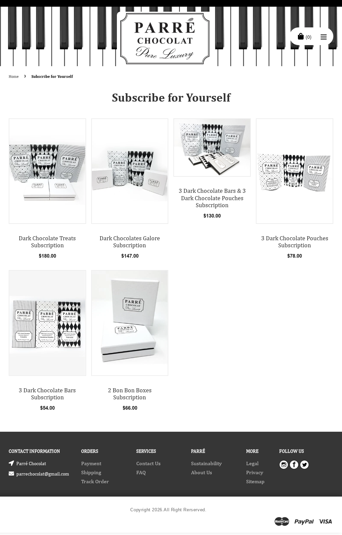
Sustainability (206, 463)
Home (14, 76)
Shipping (91, 472)
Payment (91, 463)
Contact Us (148, 463)
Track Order (95, 481)
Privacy (254, 472)
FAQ (141, 472)
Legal (252, 463)
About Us (201, 472)
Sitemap (255, 481)
